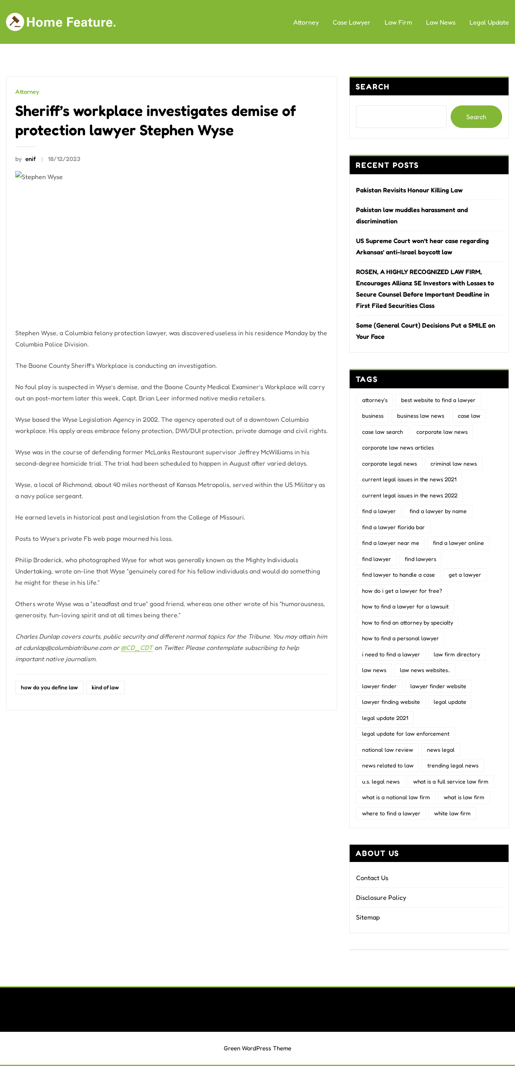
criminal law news (454, 463)
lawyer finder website (438, 685)
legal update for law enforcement (405, 733)
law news (374, 669)
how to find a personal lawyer (400, 638)
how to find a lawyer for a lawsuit (405, 606)
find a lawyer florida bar (393, 527)
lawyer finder (379, 685)
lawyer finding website (391, 701)
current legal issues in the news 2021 (409, 479)
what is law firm (464, 797)
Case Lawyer (352, 22)
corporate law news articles (398, 447)
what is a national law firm (396, 797)
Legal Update (489, 22)
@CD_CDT (137, 647)
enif (25, 159)
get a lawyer (465, 574)
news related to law (388, 765)
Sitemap (368, 917)
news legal (441, 749)
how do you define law (49, 687)
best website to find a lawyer (438, 399)
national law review (387, 749)
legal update (450, 701)
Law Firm (398, 22)
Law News (440, 22)
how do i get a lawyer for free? (402, 590)
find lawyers (420, 558)
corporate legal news (389, 463)
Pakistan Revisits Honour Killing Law (409, 190)
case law (469, 415)
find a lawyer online (458, 542)
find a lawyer (379, 510)
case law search (382, 431)
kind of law (105, 687)
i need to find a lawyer (391, 654)
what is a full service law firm (450, 781)
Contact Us (372, 878)
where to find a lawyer (391, 813)
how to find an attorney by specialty (407, 622)
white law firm (452, 813)
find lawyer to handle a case (398, 574)
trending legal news (452, 765)
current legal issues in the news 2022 (409, 495)
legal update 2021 (385, 717)
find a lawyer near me (390, 542)
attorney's (374, 399)
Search (373, 86)
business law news (420, 415)
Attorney (306, 22)
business (372, 415)
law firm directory (457, 654)
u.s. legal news (381, 781)
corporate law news (442, 431)
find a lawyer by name (438, 510)
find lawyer (376, 558)
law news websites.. (425, 669)
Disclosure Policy (381, 897)
